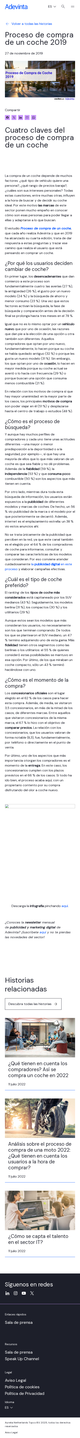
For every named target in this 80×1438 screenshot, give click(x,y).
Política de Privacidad (24, 1393)
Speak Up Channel (22, 1358)
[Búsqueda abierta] (63, 6)
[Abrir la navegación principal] (71, 6)
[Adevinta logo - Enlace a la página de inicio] (16, 6)
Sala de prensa (19, 1322)
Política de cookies (22, 1387)
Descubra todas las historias (29, 1004)
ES (53, 6)
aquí (65, 906)
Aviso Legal (15, 1380)
